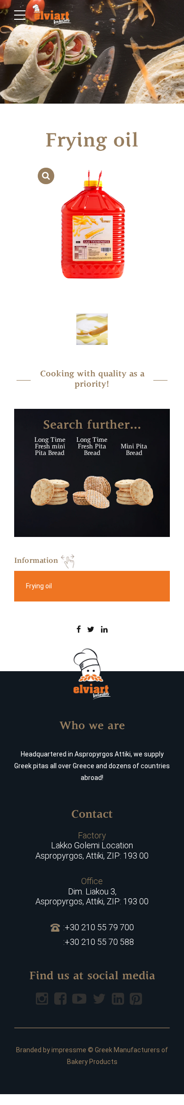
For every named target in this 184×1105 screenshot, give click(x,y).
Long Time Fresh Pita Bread (92, 446)
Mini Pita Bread (134, 450)
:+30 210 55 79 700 (98, 927)
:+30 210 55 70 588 (98, 942)
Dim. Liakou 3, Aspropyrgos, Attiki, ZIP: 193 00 (92, 891)
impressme (68, 1050)
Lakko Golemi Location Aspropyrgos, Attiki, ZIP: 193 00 (92, 845)
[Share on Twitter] (90, 629)
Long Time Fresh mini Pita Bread (50, 446)
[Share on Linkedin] (104, 629)
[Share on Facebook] (78, 629)
